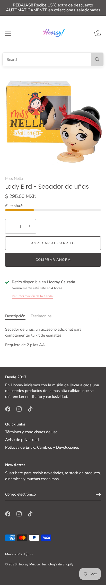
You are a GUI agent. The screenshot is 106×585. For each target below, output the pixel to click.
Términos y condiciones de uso (31, 431)
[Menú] (8, 33)
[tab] (18, 316)
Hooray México (28, 564)
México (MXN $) (17, 555)
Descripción (15, 316)
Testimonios (41, 316)
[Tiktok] (30, 408)
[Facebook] (7, 408)
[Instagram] (19, 408)
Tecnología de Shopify (57, 564)
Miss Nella (14, 178)
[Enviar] (98, 494)
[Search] (97, 59)
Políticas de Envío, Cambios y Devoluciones (42, 447)
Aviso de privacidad (22, 439)
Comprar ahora (53, 259)
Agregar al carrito (53, 243)
